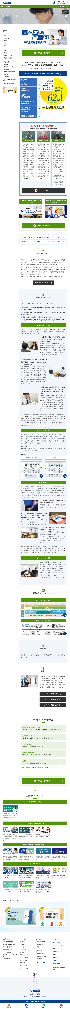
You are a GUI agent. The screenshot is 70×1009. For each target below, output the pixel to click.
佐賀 (5, 43)
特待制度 (24, 241)
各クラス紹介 (22, 939)
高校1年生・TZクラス (9, 62)
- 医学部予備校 (23, 960)
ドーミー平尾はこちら (51, 699)
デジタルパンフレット (58, 945)
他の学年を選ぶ (64, 6)
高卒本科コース (8, 64)
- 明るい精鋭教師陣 (7, 947)
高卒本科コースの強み (42, 237)
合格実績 (38, 939)
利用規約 (44, 996)
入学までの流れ (56, 241)
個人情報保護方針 (36, 996)
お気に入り (59, 3)
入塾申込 (55, 960)
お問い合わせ (56, 963)
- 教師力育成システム (8, 949)
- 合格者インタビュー (41, 947)
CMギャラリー (57, 939)
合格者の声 (6, 76)
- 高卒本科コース (23, 955)
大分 (5, 48)
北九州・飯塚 (7, 38)
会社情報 (32, 994)
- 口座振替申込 (40, 958)
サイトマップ (27, 996)
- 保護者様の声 (6, 959)
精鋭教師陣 (6, 69)
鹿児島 (5, 53)
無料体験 (55, 957)
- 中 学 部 (21, 947)
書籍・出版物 (56, 942)
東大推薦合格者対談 (9, 83)
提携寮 (38, 241)
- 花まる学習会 (23, 965)
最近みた (54, 3)
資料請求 (63, 3)
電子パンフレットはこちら (42, 282)
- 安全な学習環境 (7, 952)
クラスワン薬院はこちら (51, 705)
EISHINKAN (33, 1001)
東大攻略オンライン (9, 67)
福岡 (5, 36)
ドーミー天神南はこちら (51, 694)
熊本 (5, 50)
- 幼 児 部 (21, 941)
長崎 (5, 45)
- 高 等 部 (21, 952)
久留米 (5, 40)
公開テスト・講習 (8, 55)
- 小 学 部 (21, 944)
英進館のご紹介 (6, 939)
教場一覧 (6, 74)
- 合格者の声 (39, 944)
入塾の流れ (56, 951)
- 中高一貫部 (22, 949)
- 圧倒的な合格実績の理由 (9, 944)
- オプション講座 (23, 968)
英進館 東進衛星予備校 (9, 71)
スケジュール (55, 237)
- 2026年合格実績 (40, 941)
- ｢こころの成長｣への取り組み (10, 955)
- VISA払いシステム (41, 956)
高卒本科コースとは (27, 237)
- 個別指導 (22, 962)
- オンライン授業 (23, 957)
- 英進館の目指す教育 (8, 941)
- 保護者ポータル (40, 953)
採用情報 (38, 994)
